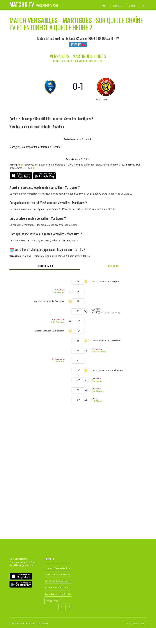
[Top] (147, 621)
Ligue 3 (127, 194)
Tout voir (52, 601)
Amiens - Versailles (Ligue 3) (38, 256)
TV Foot (102, 5)
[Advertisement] (78, 457)
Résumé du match (45, 265)
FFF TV (111, 209)
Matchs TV (33, 4)
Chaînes (132, 5)
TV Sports (117, 5)
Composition (113, 265)
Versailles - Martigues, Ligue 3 (78, 56)
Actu (144, 5)
